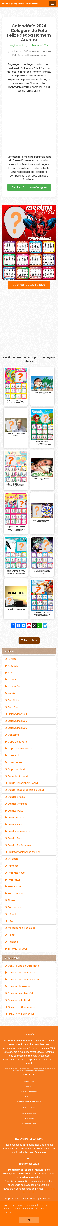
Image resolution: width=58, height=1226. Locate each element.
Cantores (13, 734)
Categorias (29, 1097)
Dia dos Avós (15, 824)
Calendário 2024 (38, 45)
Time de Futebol (17, 948)
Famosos (12, 865)
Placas (11, 934)
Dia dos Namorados (19, 831)
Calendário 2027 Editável (29, 285)
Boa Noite (13, 700)
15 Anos (12, 659)
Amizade (12, 665)
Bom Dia (12, 707)
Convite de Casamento (21, 1007)
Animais (12, 679)
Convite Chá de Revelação (23, 979)
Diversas (12, 859)
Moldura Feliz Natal (29, 1113)
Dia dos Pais (14, 838)
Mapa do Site (12, 1198)
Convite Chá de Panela (21, 972)
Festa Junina (15, 893)
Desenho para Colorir (29, 1123)
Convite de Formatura (20, 1014)
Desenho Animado (18, 776)
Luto (10, 921)
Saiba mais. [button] (9, 1212)
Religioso (12, 941)
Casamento (14, 762)
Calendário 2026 (17, 728)
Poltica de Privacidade (29, 1091)
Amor (10, 672)
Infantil (11, 914)
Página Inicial (17, 45)
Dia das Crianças (17, 803)
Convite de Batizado (19, 1000)
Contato (29, 1086)
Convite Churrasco (18, 986)
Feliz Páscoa (14, 886)
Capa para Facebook (20, 748)
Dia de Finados (16, 817)
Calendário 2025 (17, 721)
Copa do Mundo (16, 769)
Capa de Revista (17, 741)
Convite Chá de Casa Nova (23, 965)
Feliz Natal (13, 879)
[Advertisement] (29, 124)
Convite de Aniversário (20, 993)
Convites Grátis (29, 1118)
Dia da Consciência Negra (22, 783)
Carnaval (13, 755)
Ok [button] (29, 1220)
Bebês (11, 693)
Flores (11, 900)
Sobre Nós (45, 1198)
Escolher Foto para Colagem (29, 187)
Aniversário (14, 686)
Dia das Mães (15, 810)
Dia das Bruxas (16, 797)
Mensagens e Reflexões (21, 928)
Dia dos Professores (19, 845)
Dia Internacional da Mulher (23, 852)
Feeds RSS (29, 1198)
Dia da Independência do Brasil (25, 790)
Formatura (14, 907)
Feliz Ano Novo (16, 872)
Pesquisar (30, 640)
